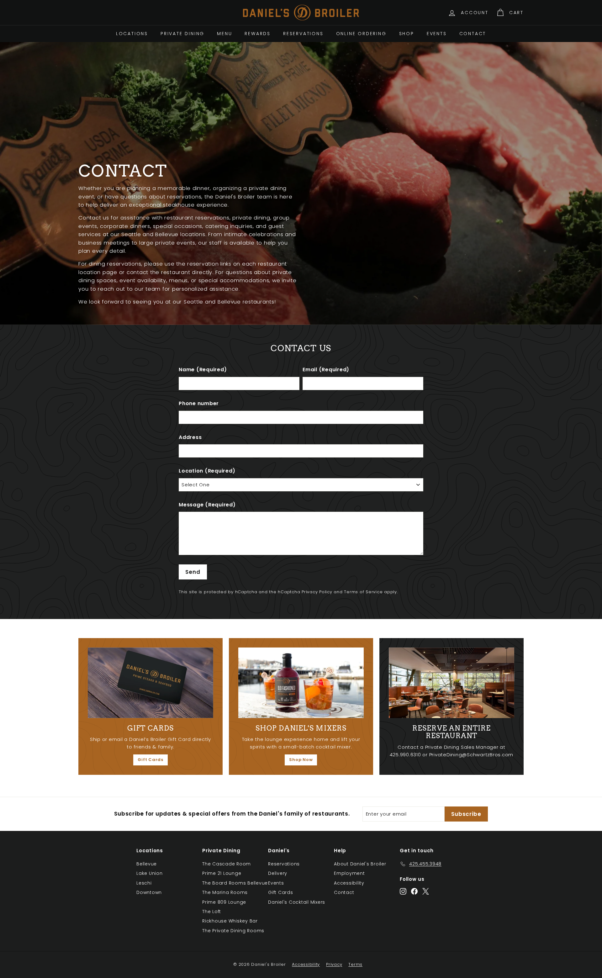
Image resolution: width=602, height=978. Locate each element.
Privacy (334, 964)
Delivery (277, 873)
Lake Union (149, 873)
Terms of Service (363, 592)
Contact (472, 33)
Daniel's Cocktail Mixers (296, 902)
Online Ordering (361, 33)
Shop (406, 33)
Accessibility (349, 883)
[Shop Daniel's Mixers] (301, 683)
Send (192, 572)
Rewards (258, 33)
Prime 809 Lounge (224, 902)
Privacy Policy (317, 592)
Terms (355, 964)
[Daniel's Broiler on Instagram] (403, 891)
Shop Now (301, 760)
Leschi (144, 883)
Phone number (199, 403)
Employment (349, 873)
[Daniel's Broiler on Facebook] (414, 891)
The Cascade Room (226, 864)
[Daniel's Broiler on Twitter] (425, 891)
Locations (132, 33)
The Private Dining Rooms (233, 931)
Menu (224, 33)
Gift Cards (150, 760)
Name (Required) (203, 369)
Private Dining (182, 33)
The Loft (211, 911)
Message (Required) (207, 504)
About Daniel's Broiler (360, 864)
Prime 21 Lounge (221, 873)
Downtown (149, 892)
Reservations (303, 33)
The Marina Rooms (225, 892)
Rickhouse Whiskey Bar (230, 921)
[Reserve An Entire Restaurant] (451, 683)
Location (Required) (207, 470)
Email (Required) (326, 369)
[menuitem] (132, 33)
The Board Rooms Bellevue (235, 883)
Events (437, 33)
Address (190, 437)
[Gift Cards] (150, 683)
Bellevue (146, 864)
